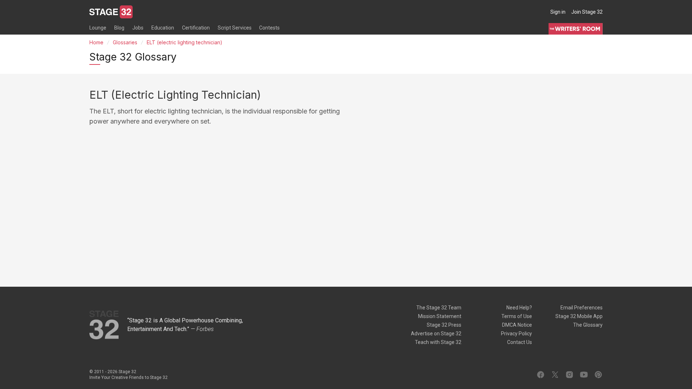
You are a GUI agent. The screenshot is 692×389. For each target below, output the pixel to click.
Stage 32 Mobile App (579, 316)
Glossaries (125, 42)
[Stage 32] (111, 11)
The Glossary (588, 325)
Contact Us (519, 342)
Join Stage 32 (587, 12)
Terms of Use (516, 316)
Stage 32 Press (444, 325)
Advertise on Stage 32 (436, 333)
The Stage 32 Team (438, 307)
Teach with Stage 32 (438, 342)
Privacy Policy (516, 333)
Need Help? (519, 307)
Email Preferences (581, 307)
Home (96, 42)
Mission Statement (439, 316)
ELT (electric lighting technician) (184, 42)
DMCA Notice (517, 325)
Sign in (557, 12)
